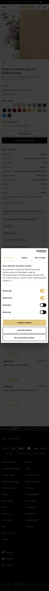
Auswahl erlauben (24, 330)
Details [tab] (24, 258)
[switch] (43, 298)
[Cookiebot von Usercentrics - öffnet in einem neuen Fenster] (36, 251)
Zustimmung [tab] (9, 258)
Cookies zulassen (24, 323)
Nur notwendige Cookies (24, 338)
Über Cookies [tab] (40, 258)
